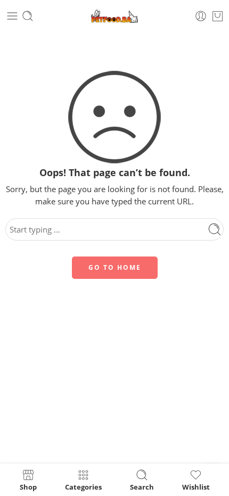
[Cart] (217, 16)
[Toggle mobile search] (28, 16)
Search (142, 486)
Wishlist (196, 486)
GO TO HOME (114, 267)
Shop (28, 486)
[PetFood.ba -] (114, 16)
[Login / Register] (200, 16)
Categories (83, 486)
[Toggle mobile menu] (12, 16)
